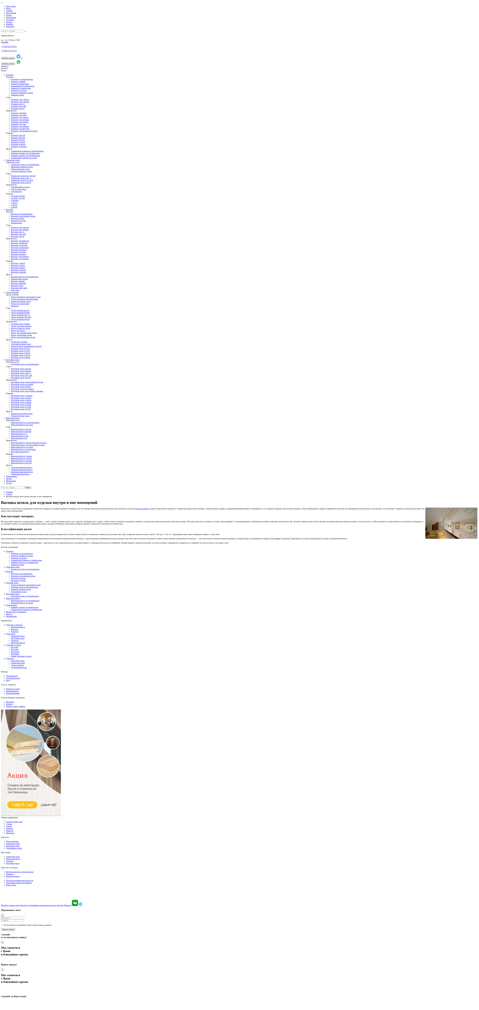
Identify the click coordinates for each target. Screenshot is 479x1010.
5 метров (14, 200)
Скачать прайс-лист (14, 822)
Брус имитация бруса (20, 452)
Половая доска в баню (20, 324)
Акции (9, 15)
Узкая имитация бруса (20, 474)
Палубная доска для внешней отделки (27, 382)
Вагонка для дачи (18, 252)
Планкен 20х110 (18, 140)
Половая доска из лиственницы (24, 587)
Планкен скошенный (20, 84)
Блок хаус (15, 290)
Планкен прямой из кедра (22, 93)
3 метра (14, 205)
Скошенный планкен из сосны (24, 158)
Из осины (15, 652)
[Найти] (26, 31)
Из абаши (15, 654)
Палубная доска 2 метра (21, 402)
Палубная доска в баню (21, 387)
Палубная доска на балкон (22, 384)
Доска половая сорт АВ (21, 317)
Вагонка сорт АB (18, 234)
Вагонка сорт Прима (20, 230)
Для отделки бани (18, 189)
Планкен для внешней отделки (24, 131)
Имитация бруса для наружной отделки (28, 445)
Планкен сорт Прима (20, 102)
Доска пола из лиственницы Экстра (26, 346)
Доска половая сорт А (20, 315)
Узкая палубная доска (20, 416)
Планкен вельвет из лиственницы (25, 153)
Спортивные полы (19, 592)
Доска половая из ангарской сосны (26, 297)
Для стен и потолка (14, 625)
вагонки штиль (142, 509)
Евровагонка (16, 223)
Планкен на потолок (19, 122)
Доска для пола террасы (21, 326)
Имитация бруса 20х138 (21, 463)
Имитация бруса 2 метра (21, 456)
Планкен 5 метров (18, 147)
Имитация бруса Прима (21, 431)
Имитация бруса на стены (22, 447)
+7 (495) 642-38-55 (9, 46)
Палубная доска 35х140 (21, 405)
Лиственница (11, 676)
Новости (9, 24)
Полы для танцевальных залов (24, 333)
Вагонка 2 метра (18, 263)
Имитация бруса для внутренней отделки (28, 443)
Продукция (11, 6)
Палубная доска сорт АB (21, 375)
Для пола (10, 658)
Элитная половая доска (21, 344)
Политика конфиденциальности (19, 881)
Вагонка (9, 209)
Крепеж (9, 704)
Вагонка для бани (18, 254)
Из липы (14, 647)
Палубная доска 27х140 (21, 407)
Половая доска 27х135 (20, 348)
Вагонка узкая (17, 286)
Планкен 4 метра (18, 144)
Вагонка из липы (18, 580)
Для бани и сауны (13, 645)
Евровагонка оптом (19, 279)
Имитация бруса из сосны (22, 425)
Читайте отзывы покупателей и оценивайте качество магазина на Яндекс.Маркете (36, 905)
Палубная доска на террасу (22, 389)
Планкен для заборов (20, 126)
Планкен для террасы (20, 120)
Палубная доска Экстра (21, 369)
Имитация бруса (13, 418)
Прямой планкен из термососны (24, 562)
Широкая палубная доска (21, 414)
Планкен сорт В (18, 108)
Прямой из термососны (21, 88)
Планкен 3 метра (18, 142)
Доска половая (12, 292)
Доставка (10, 20)
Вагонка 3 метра (18, 265)
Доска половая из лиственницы (24, 299)
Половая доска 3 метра (20, 355)
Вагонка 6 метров (18, 272)
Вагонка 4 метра (18, 268)
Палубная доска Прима (21, 371)
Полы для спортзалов (20, 304)
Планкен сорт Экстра (20, 99)
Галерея (9, 11)
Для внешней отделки (20, 187)
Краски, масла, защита (15, 706)
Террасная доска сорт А (21, 178)
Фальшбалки (11, 616)
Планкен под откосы (20, 117)
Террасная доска (13, 160)
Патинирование (13, 693)
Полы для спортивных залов (23, 337)
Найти (28, 488)
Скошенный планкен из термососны (26, 560)
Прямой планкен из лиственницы (25, 156)
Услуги (9, 483)
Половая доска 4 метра (20, 353)
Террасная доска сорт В (21, 182)
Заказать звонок (8, 58)
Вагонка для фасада (19, 243)
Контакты (10, 26)
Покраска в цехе (13, 689)
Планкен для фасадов (20, 129)
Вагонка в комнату (19, 250)
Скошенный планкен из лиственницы (27, 151)
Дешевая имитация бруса (21, 470)
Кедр (8, 680)
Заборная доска (17, 95)
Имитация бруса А (19, 434)
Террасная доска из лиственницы (25, 165)
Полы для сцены (18, 331)
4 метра (14, 203)
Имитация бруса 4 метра (21, 461)
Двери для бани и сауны (21, 656)
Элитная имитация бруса (21, 467)
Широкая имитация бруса (22, 472)
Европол (14, 306)
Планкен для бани (18, 113)
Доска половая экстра (20, 310)
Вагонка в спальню (19, 245)
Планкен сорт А (18, 104)
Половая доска (12, 583)
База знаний (11, 13)
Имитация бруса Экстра (21, 429)
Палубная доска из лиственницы (25, 364)
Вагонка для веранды (20, 241)
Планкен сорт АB (18, 106)
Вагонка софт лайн (19, 288)
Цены (8, 8)
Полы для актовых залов (21, 335)
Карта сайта (11, 885)
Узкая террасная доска (20, 169)
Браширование (12, 691)
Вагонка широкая (18, 283)
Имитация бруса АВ (19, 436)
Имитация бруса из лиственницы (25, 422)
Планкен (9, 75)
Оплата (9, 22)
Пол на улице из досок (20, 328)
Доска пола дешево (19, 342)
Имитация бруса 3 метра (21, 458)
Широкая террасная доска (22, 167)
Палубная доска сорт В (21, 378)
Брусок (9, 479)
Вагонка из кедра (18, 221)
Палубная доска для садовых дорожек (27, 391)
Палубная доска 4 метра (21, 398)
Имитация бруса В (19, 438)
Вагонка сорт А (17, 232)
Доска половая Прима (20, 313)
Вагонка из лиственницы (22, 214)
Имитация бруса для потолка (23, 449)
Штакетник (11, 481)
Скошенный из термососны (22, 86)
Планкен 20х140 (18, 138)
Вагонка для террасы (20, 259)
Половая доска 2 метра (20, 357)
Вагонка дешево (18, 281)
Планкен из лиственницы (22, 79)
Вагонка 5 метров (18, 270)
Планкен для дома (18, 115)
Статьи (9, 824)
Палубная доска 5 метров (21, 396)
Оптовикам (11, 17)
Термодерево (11, 476)
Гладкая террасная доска (21, 171)
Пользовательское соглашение (19, 883)
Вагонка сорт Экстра (20, 227)
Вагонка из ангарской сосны (23, 216)
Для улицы (10, 634)
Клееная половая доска (21, 301)
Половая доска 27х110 (20, 351)
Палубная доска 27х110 (21, 409)
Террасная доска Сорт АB (22, 180)
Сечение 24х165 (18, 196)
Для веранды (16, 191)
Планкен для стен (18, 124)
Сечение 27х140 (18, 198)
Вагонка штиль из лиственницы (24, 277)
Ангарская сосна (13, 678)
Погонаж (10, 702)
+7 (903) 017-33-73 (9, 51)
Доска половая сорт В (20, 319)
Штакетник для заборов (16, 612)
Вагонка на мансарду (20, 248)
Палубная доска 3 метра (21, 400)
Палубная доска (12, 360)
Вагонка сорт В (17, 236)
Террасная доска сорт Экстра (23, 176)
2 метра (14, 207)
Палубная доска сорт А (21, 373)
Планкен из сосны (19, 90)
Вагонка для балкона (20, 256)
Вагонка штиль (17, 218)
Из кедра (14, 649)
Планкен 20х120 (18, 135)
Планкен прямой (18, 82)
